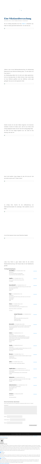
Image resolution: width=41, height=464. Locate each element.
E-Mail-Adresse (7, 419)
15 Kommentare (25, 20)
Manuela (11, 354)
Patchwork (20, 20)
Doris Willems (12, 270)
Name (5, 416)
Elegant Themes (18, 434)
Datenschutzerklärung (3, 437)
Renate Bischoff (12, 285)
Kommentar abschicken (32, 425)
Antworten (35, 271)
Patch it (24, 23)
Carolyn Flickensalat (18, 314)
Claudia (10, 345)
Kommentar (6, 405)
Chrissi (10, 303)
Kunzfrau (7, 20)
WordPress (28, 434)
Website (5, 422)
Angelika (11, 278)
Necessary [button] (1, 451)
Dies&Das (16, 20)
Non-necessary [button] (2, 457)
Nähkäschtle (11, 377)
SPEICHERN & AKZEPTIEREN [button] (4, 463)
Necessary (3, 452)
